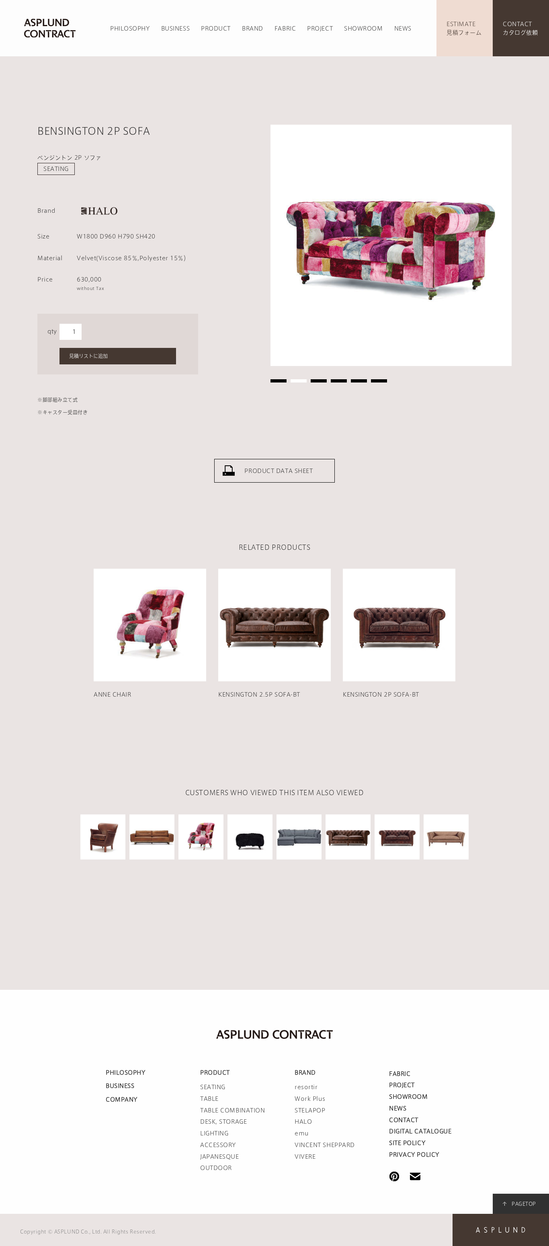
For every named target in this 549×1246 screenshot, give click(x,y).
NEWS (403, 28)
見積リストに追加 (88, 356)
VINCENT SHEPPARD (325, 1145)
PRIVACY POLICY (414, 1155)
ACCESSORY (218, 1145)
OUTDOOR (216, 1168)
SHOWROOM (363, 28)
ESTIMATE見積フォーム (464, 28)
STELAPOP (310, 1110)
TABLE (209, 1099)
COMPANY (121, 1099)
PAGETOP (524, 1203)
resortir (306, 1087)
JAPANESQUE (219, 1157)
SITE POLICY (407, 1143)
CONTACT (403, 1120)
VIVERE (305, 1157)
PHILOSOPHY (130, 28)
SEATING (56, 169)
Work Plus (310, 1099)
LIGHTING (214, 1133)
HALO (303, 1122)
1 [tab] (278, 380)
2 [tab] (299, 380)
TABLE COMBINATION (232, 1110)
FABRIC (285, 28)
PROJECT (320, 28)
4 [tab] (339, 380)
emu (302, 1133)
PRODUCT (216, 28)
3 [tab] (319, 380)
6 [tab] (379, 380)
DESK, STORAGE (223, 1122)
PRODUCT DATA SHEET (278, 471)
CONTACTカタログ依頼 (520, 28)
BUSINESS (175, 28)
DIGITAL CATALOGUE (420, 1131)
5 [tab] (359, 380)
